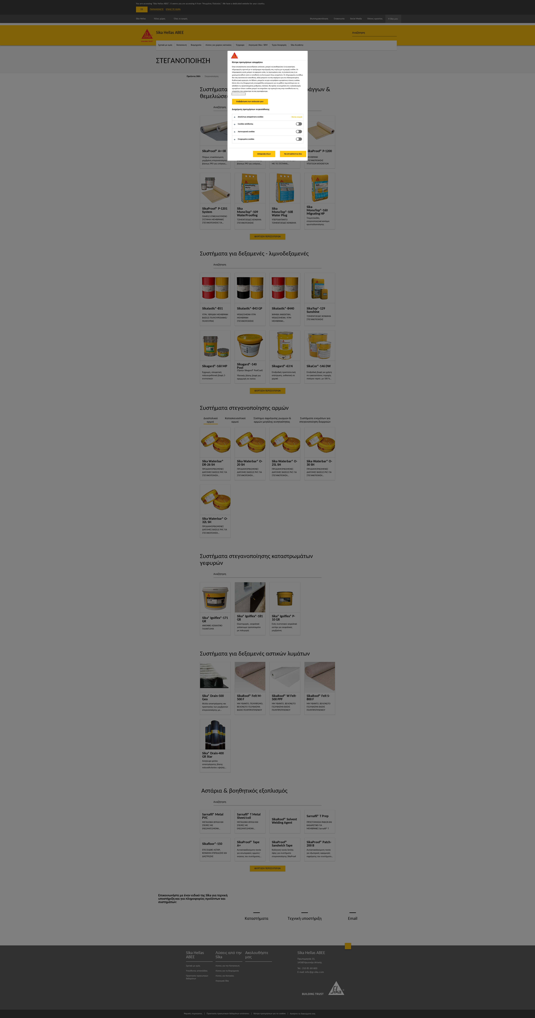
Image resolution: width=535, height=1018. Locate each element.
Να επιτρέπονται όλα (293, 154)
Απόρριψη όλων (264, 154)
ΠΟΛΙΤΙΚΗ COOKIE (238, 94)
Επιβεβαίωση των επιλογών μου (250, 102)
